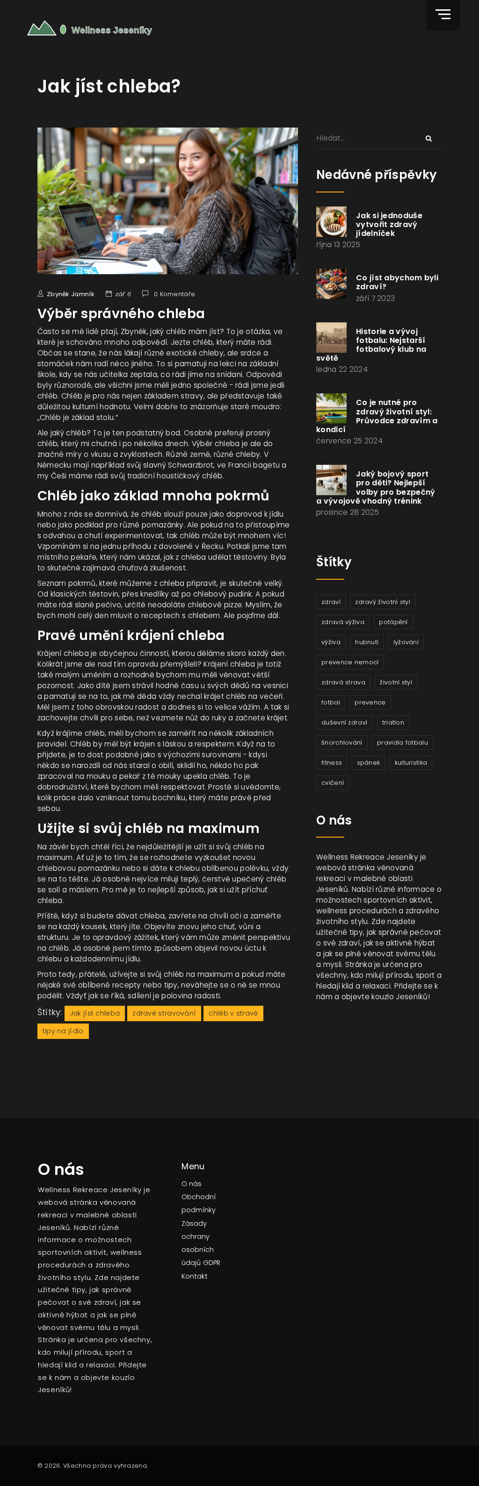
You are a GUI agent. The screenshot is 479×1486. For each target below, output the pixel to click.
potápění (393, 622)
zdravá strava (343, 682)
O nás (191, 1183)
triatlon (393, 722)
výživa (331, 642)
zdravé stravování (164, 1013)
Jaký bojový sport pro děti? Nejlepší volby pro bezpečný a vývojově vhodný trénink (375, 487)
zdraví (331, 601)
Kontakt (194, 1276)
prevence (370, 702)
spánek (368, 762)
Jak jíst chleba (95, 1013)
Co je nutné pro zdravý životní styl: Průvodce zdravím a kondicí (376, 416)
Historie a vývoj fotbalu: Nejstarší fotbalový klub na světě (371, 345)
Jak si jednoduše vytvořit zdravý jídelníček (389, 224)
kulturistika (411, 762)
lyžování (406, 642)
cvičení (332, 782)
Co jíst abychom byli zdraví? (397, 282)
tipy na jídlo (63, 1031)
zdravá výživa (342, 622)
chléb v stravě (233, 1013)
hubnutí (366, 642)
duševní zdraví (344, 722)
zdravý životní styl (382, 601)
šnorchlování (342, 742)
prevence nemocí (350, 662)
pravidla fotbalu (402, 742)
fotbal (330, 702)
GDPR (211, 1262)
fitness (331, 762)
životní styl (396, 682)
